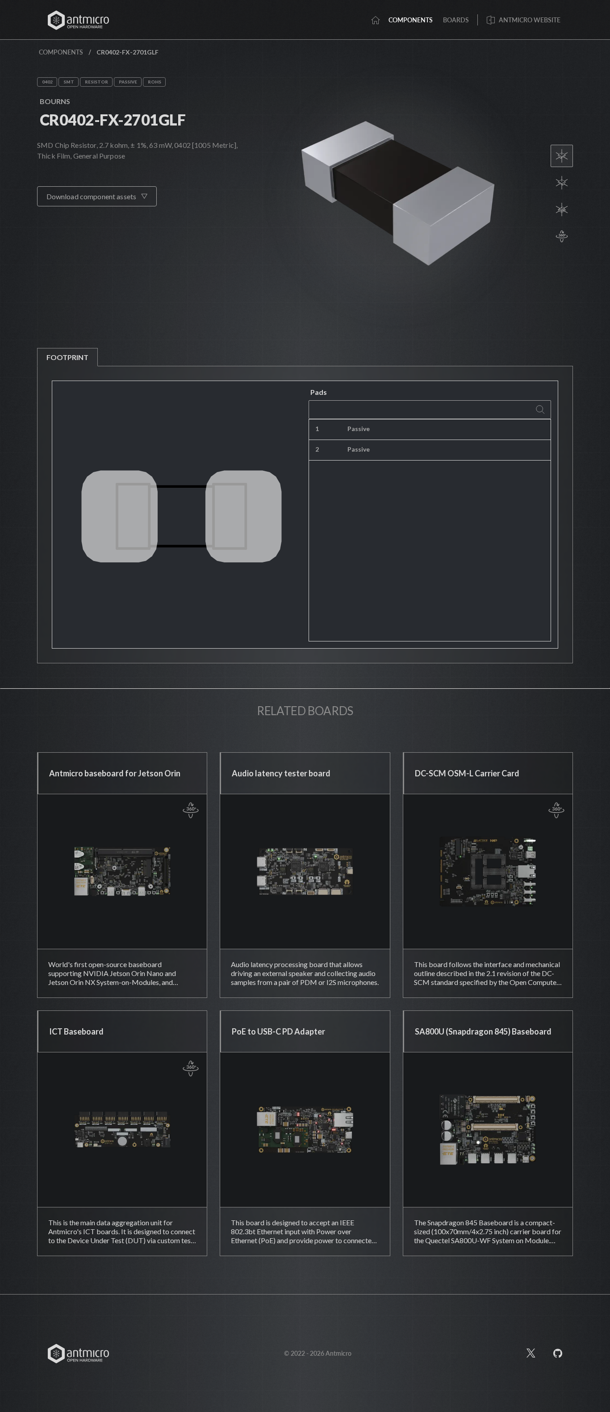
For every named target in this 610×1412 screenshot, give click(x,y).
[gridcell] (474, 429)
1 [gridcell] (317, 428)
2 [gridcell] (317, 449)
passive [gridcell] (358, 428)
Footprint (67, 357)
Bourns (55, 101)
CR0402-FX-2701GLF (112, 119)
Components (61, 52)
